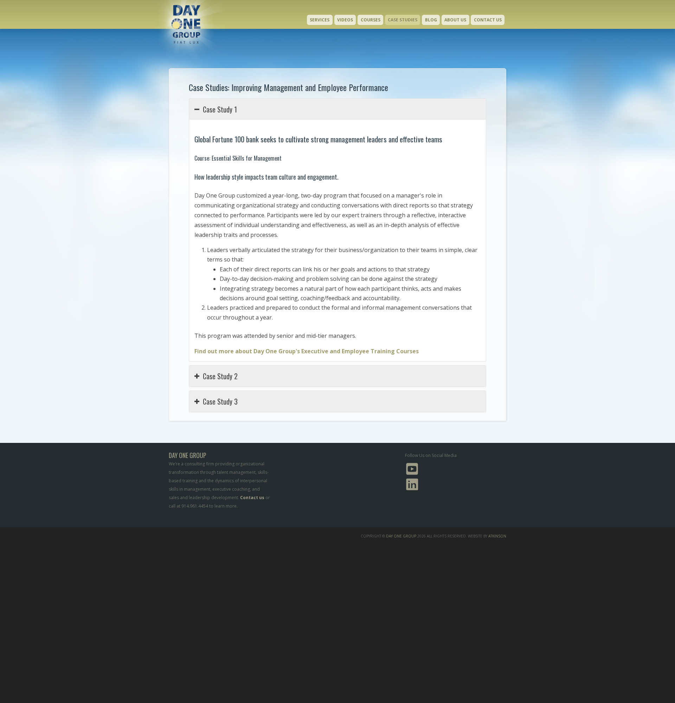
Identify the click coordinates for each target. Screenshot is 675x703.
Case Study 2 (220, 376)
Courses (370, 20)
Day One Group (401, 536)
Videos (345, 20)
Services (319, 20)
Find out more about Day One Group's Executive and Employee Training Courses (306, 351)
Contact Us (488, 20)
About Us (455, 20)
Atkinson (497, 536)
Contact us (252, 498)
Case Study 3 (220, 401)
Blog (431, 20)
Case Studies (402, 20)
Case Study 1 (220, 109)
